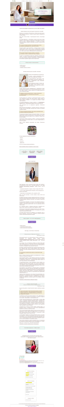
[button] (63, 243)
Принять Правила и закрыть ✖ (32, 406)
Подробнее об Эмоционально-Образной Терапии (28, 279)
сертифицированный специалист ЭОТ (26, 239)
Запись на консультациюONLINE (32, 156)
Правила (37, 405)
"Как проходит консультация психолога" (32, 186)
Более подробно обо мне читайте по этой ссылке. (28, 146)
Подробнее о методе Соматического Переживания (29, 323)
